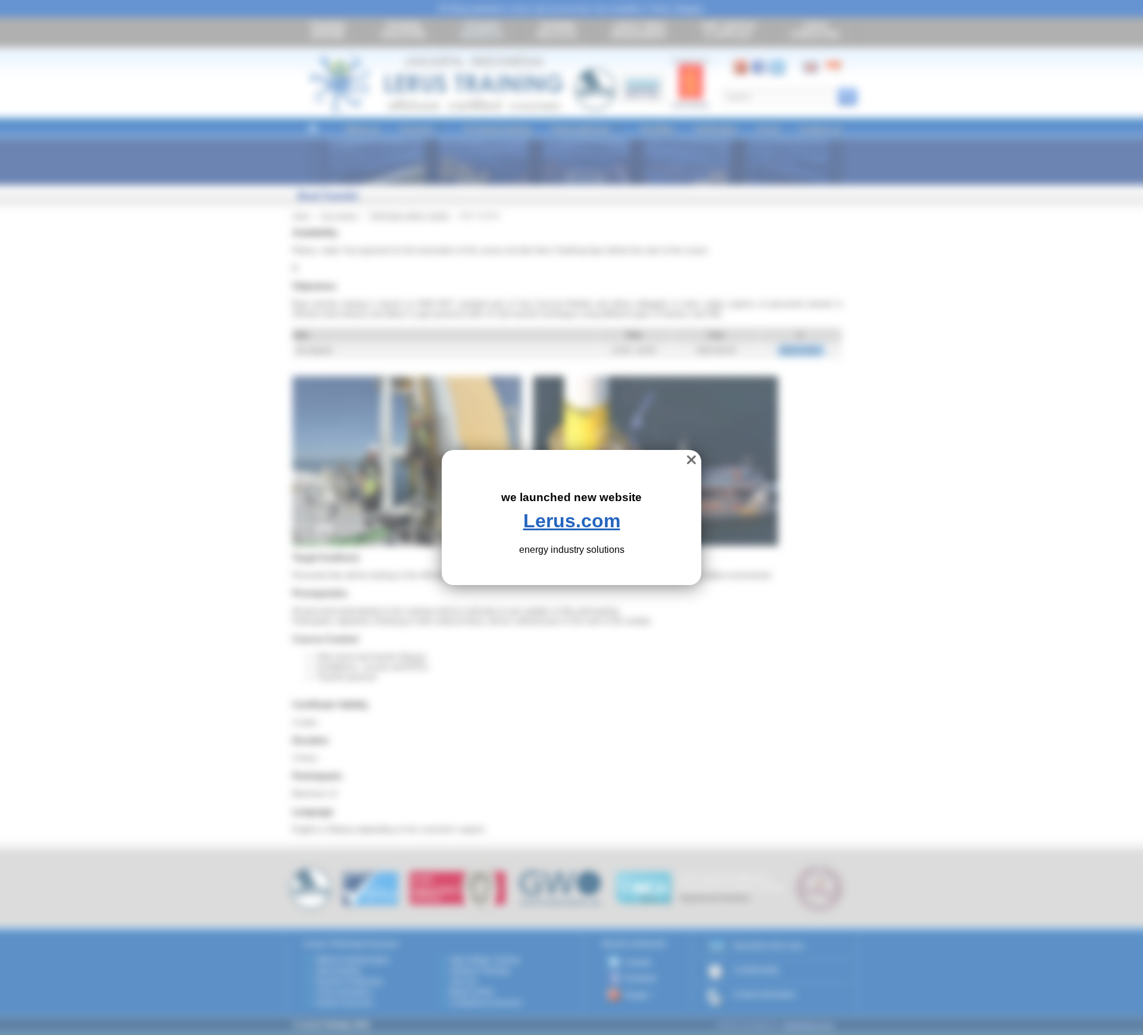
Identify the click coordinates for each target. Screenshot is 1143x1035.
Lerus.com (571, 520)
